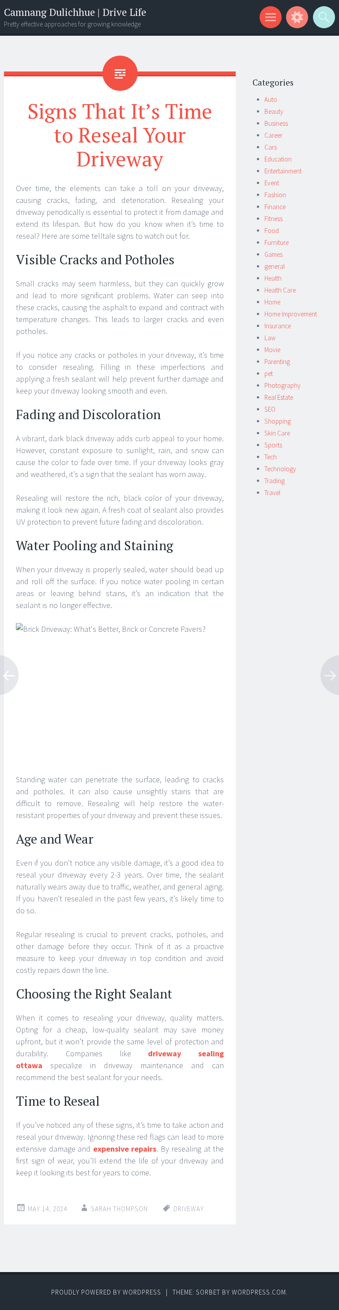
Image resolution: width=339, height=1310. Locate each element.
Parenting (277, 361)
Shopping (277, 421)
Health (273, 278)
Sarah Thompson (119, 1209)
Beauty (273, 111)
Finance (275, 207)
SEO (269, 409)
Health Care (280, 290)
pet (268, 373)
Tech (270, 457)
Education (278, 159)
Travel (272, 492)
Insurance (277, 326)
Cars (270, 147)
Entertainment (282, 171)
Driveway (188, 1209)
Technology (280, 469)
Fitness (273, 218)
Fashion (275, 195)
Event (271, 183)
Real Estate (278, 397)
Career (273, 135)
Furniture (276, 242)
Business (276, 123)
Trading (274, 481)
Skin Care (277, 433)
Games (273, 254)
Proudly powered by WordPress (106, 1292)
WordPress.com (259, 1292)
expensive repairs (125, 1149)
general (274, 266)
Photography (282, 385)
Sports (273, 445)
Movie (272, 349)
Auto (270, 99)
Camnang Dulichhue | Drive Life (75, 12)
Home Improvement (290, 314)
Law (269, 338)
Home (272, 302)
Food (271, 230)
